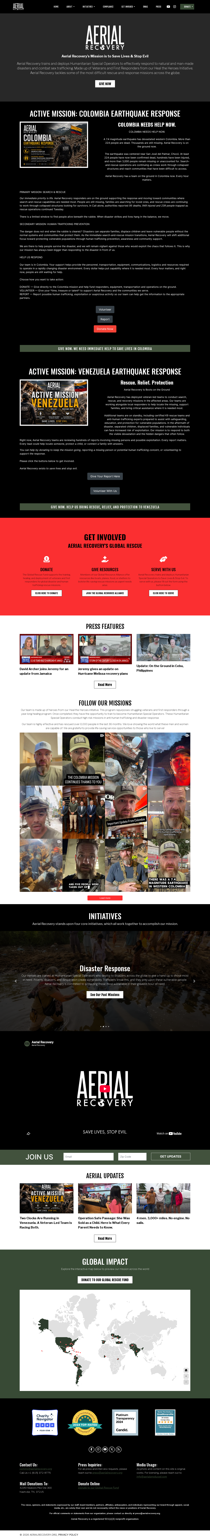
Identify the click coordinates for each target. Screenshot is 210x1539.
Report (105, 319)
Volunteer (105, 309)
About (70, 6)
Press (158, 6)
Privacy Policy (68, 1534)
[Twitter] (112, 1449)
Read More (105, 685)
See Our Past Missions (104, 995)
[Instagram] (98, 1449)
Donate (187, 6)
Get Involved (127, 6)
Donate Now (105, 329)
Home (56, 6)
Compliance (108, 6)
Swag (145, 6)
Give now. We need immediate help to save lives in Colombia (105, 349)
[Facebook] (91, 1449)
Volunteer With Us (105, 491)
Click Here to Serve (163, 593)
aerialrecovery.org (18, 6)
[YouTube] (105, 1449)
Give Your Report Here (105, 476)
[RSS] (118, 1449)
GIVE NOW (105, 84)
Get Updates (170, 1156)
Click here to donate (46, 593)
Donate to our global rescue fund (105, 1280)
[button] (16, 981)
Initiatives (88, 6)
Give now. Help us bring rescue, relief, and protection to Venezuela (105, 507)
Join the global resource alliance (105, 593)
